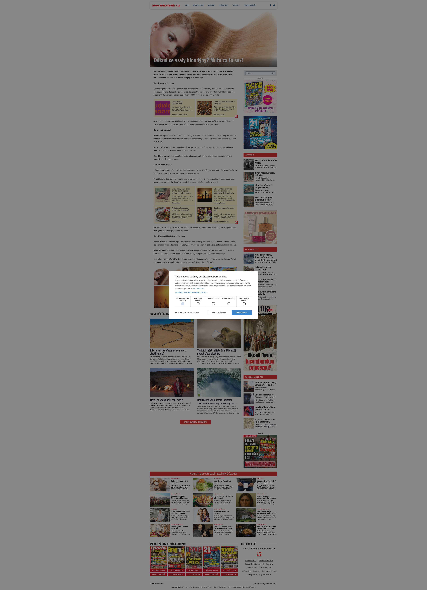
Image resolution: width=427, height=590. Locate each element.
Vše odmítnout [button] (219, 312)
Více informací (198, 288)
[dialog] (213, 295)
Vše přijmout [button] (242, 312)
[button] (213, 292)
